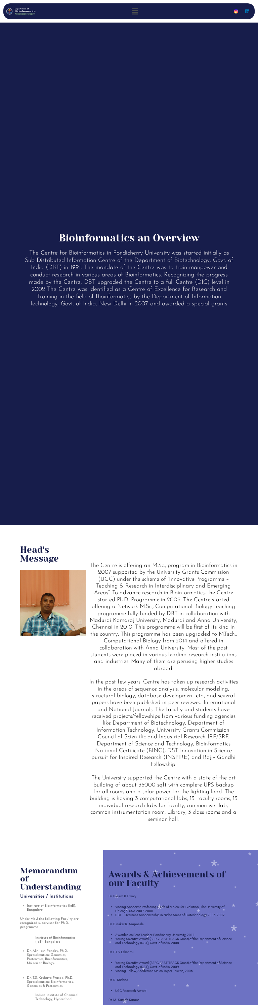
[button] (134, 11)
